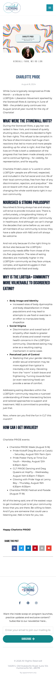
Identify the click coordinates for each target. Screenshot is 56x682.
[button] (14, 548)
